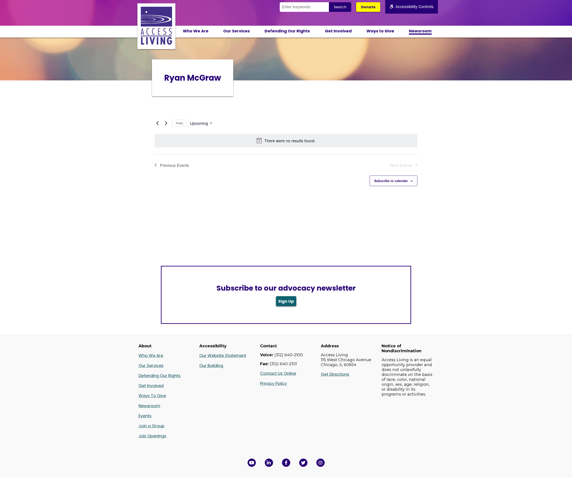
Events (145, 416)
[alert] (286, 140)
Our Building (211, 365)
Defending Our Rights (287, 31)
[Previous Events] (157, 123)
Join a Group (151, 426)
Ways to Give (380, 31)
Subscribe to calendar (391, 180)
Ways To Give (152, 395)
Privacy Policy (273, 383)
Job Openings (152, 436)
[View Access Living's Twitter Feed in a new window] (303, 463)
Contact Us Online (278, 373)
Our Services (236, 31)
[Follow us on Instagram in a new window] (320, 463)
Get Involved (338, 31)
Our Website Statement (222, 355)
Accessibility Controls (414, 6)
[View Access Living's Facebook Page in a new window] (286, 463)
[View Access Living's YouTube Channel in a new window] (252, 463)
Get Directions (335, 374)
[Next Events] (166, 123)
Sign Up (286, 301)
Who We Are (195, 31)
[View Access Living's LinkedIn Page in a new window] (269, 463)
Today (179, 123)
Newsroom (420, 31)
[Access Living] (156, 43)
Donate (368, 7)
